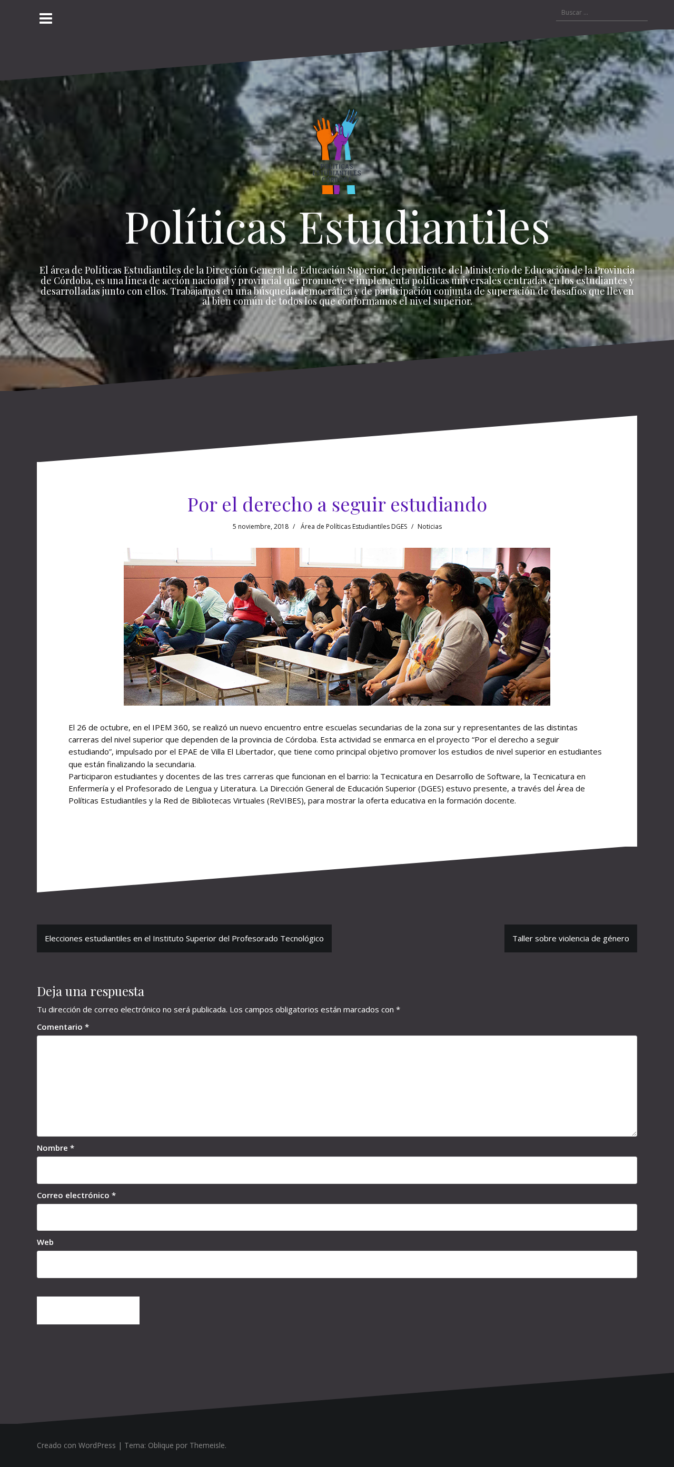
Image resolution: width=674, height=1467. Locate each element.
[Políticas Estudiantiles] (337, 154)
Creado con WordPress (76, 1445)
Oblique (161, 1445)
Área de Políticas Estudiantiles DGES (354, 526)
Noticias (430, 526)
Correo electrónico (76, 1195)
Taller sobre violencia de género (570, 938)
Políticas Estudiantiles (337, 226)
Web (45, 1242)
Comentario (63, 1026)
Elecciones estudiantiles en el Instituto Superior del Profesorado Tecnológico (184, 938)
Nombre (55, 1147)
